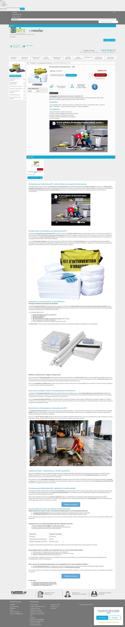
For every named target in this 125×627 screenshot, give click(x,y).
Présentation (16, 15)
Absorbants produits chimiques (14, 91)
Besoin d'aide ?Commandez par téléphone (79, 593)
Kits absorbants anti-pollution (14, 79)
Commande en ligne (35, 608)
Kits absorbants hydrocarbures (13, 83)
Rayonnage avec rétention (57, 58)
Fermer (4, 2)
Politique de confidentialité (36, 621)
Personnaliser (101, 622)
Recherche (4, 4)
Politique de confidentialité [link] (112, 622)
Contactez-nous (54, 606)
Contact (15, 19)
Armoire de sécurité (13, 58)
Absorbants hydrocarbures (16, 88)
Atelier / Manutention (78, 58)
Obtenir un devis (70, 504)
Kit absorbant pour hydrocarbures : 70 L (42, 585)
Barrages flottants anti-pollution (15, 98)
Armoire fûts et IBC (68, 58)
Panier (3, 6)
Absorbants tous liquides (15, 86)
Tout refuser (115, 617)
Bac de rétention (46, 58)
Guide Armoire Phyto (35, 623)
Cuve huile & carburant (24, 58)
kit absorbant (53, 96)
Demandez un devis (100, 78)
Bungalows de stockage (36, 58)
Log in (3, 3)
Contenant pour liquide (110, 58)
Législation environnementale (37, 614)
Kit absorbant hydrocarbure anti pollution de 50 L (45, 583)
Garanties (32, 617)
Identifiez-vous (16, 47)
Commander (112, 40)
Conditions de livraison (35, 610)
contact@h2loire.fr (18, 614)
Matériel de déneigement (98, 58)
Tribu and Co (90, 604)
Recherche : (3, 9)
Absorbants (88, 57)
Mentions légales (34, 604)
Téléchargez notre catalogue (37, 619)
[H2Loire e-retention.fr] (18, 30)
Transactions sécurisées (18, 594)
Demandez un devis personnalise (50, 593)
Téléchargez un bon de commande (104, 593)
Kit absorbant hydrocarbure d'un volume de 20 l (44, 582)
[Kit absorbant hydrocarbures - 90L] (35, 164)
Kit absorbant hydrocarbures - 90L (35, 172)
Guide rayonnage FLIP (35, 624)
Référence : (53, 71)
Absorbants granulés (14, 95)
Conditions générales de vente (37, 606)
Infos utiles (16, 17)
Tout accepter (102, 617)
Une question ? (71, 75)
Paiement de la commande (36, 612)
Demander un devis (55, 604)
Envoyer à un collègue (57, 75)
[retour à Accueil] (28, 63)
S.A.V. (31, 615)
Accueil (14, 12)
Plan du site (53, 608)
